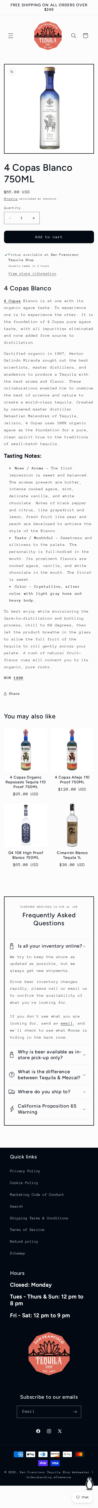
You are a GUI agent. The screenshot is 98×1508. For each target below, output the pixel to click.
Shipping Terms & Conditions (39, 1218)
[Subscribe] (75, 1412)
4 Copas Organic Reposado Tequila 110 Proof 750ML (26, 782)
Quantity (12, 208)
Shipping (11, 198)
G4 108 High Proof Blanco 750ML (25, 855)
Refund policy (24, 1241)
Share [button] (14, 694)
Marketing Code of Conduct (37, 1195)
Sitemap (17, 1253)
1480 (18, 678)
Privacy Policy (25, 1171)
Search (16, 1206)
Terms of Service (27, 1230)
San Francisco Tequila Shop (45, 1472)
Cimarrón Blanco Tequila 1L (72, 855)
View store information (32, 274)
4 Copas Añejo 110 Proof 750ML (72, 779)
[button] (10, 35)
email (67, 1023)
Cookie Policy (24, 1183)
